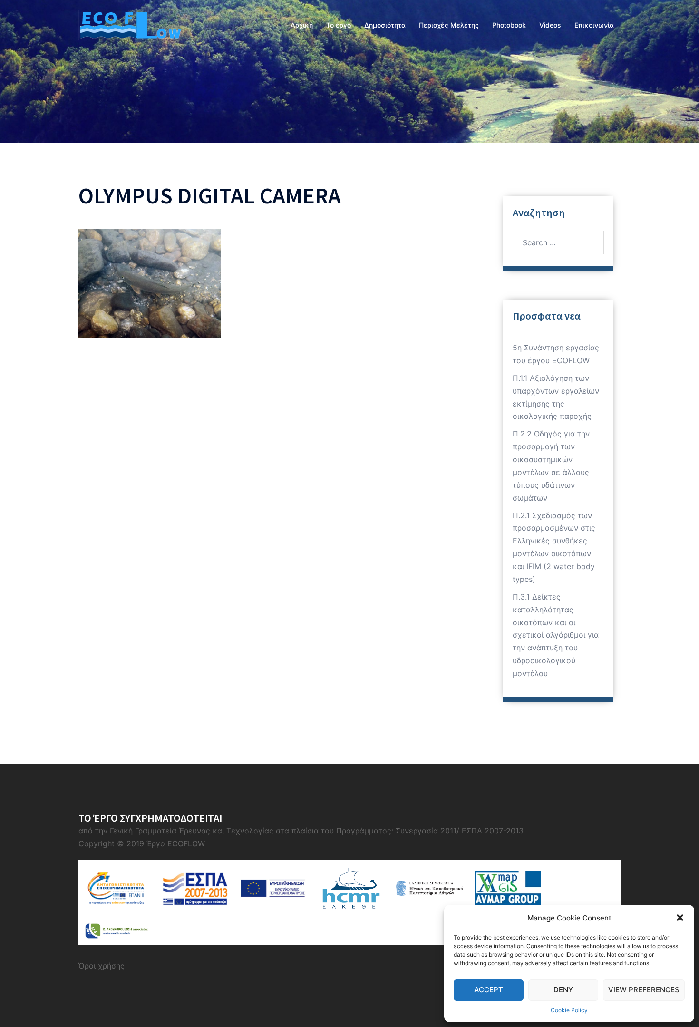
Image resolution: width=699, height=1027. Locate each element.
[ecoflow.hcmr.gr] (129, 24)
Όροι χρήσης (101, 965)
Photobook (509, 25)
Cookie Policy (569, 1010)
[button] (680, 917)
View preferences (644, 989)
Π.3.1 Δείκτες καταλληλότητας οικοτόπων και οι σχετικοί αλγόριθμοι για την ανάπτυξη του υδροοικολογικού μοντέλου (556, 635)
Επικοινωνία (594, 25)
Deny (563, 989)
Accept (488, 989)
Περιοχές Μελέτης (449, 25)
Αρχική (302, 25)
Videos (550, 25)
